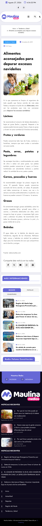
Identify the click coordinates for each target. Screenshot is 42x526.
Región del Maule (11, 506)
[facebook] (8, 265)
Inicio (7, 491)
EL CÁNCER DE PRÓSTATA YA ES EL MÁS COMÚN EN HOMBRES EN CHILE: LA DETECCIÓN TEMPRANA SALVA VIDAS (27, 326)
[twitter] (14, 265)
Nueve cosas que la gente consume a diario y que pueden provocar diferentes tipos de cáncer (27, 427)
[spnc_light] (40, 16)
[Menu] (28, 17)
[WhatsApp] (26, 265)
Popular (30, 290)
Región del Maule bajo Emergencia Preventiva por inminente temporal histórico (26, 304)
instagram (29, 379)
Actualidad (9, 496)
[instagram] (23, 7)
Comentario (11, 294)
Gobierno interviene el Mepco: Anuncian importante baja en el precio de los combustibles (27, 337)
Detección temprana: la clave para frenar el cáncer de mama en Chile (27, 315)
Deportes (8, 501)
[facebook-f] (18, 7)
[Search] (35, 16)
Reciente (12, 290)
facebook (12, 379)
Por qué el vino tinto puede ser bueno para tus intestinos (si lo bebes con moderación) (26, 413)
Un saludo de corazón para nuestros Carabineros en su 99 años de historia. (27, 348)
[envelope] (20, 265)
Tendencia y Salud (10, 42)
